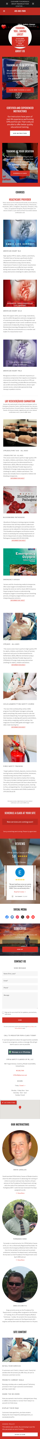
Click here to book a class (20, 90)
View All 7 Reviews (20, 862)
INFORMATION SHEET (17, 478)
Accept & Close (20, 1434)
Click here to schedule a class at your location (20, 42)
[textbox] (20, 942)
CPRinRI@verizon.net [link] (20, 1075)
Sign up (20, 949)
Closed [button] (21, 1085)
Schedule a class (20, 173)
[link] (20, 892)
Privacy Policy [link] (31, 1026)
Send (20, 1020)
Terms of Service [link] (18, 1028)
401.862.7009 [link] (20, 1070)
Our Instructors (20, 133)
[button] (5, 11)
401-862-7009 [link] (20, 11)
